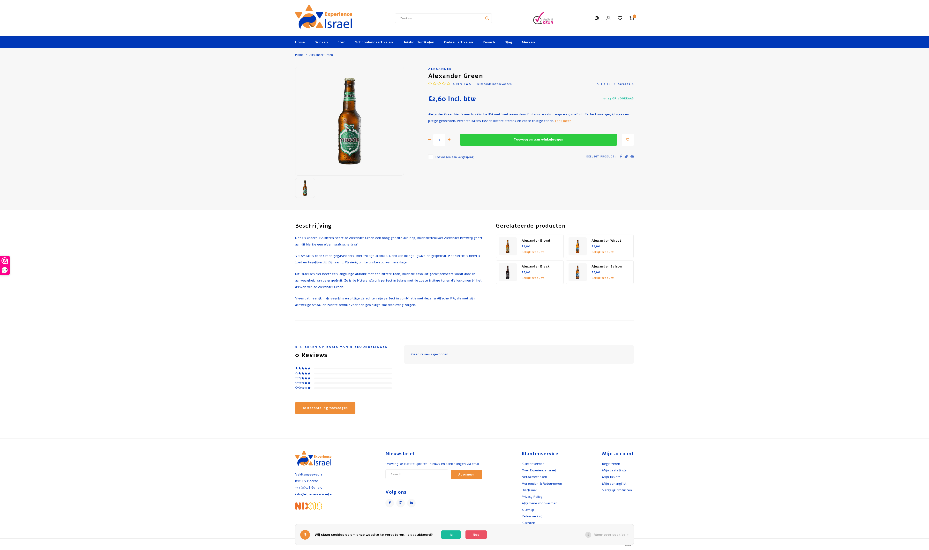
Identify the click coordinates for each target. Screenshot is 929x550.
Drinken (321, 42)
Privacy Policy (532, 496)
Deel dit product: (601, 156)
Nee (476, 534)
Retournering (532, 516)
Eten (341, 42)
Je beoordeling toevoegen (494, 84)
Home (300, 42)
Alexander (440, 69)
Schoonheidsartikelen (374, 42)
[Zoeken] (487, 18)
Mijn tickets (611, 477)
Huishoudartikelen (418, 42)
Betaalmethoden (534, 477)
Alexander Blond (536, 240)
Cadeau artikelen (458, 42)
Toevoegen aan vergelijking (454, 157)
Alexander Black (536, 266)
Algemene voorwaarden (539, 503)
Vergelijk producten (617, 490)
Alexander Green (321, 55)
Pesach (489, 42)
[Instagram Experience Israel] (400, 503)
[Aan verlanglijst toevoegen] (628, 140)
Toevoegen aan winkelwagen (538, 139)
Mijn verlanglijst (614, 483)
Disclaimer (529, 490)
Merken (528, 42)
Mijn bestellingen (615, 470)
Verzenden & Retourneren (542, 483)
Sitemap (528, 509)
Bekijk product (533, 252)
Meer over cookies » (611, 534)
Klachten (528, 522)
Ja (451, 534)
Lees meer (563, 121)
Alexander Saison (607, 266)
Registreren (611, 463)
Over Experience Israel (539, 470)
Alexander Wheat (607, 240)
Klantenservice (533, 463)
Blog (508, 42)
